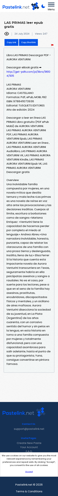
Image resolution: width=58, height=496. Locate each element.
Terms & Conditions (29, 491)
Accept (29, 471)
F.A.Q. (29, 451)
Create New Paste (29, 443)
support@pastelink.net (29, 429)
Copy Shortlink (28, 42)
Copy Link (11, 42)
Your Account (29, 447)
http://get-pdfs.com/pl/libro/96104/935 (28, 74)
